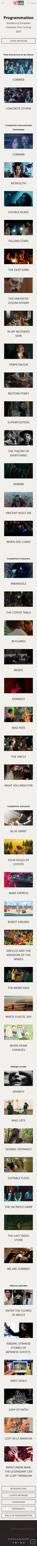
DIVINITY (18, 1091)
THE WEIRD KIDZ (18, 988)
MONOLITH (18, 183)
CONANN (18, 154)
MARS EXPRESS (18, 893)
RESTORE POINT (18, 393)
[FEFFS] (18, 2)
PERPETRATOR (18, 364)
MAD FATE (18, 728)
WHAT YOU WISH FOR (18, 785)
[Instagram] (24, 1543)
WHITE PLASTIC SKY (18, 1017)
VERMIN (18, 484)
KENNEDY (18, 699)
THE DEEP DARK (18, 270)
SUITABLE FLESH (18, 1178)
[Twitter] (16, 1543)
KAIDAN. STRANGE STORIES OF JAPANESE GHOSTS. (18, 1348)
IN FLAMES (18, 641)
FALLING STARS (18, 241)
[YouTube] (18, 1543)
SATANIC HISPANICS (18, 1149)
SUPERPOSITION (18, 422)
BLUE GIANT (18, 831)
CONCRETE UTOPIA (18, 108)
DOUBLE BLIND (18, 212)
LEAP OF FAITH (18, 1409)
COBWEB (18, 79)
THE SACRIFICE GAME (19, 1207)
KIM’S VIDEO (18, 1381)
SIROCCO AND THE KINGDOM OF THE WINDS (18, 955)
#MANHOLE (18, 583)
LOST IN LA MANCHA (18, 1438)
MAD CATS (18, 1120)
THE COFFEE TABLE (18, 612)
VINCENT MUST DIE (18, 513)
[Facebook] (13, 1543)
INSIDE (18, 670)
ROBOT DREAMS (18, 922)
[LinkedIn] (21, 1543)
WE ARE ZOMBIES (18, 1269)
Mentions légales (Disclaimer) (22, 1529)
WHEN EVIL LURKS (18, 542)
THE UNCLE (18, 756)
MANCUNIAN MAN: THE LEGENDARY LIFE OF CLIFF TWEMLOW (19, 1471)
